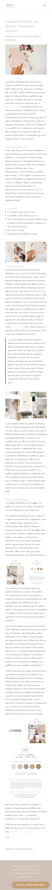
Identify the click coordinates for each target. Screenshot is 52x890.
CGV (29, 869)
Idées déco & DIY (32, 36)
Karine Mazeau (18, 326)
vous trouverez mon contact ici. (22, 831)
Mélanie (11, 36)
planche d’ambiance (13, 106)
